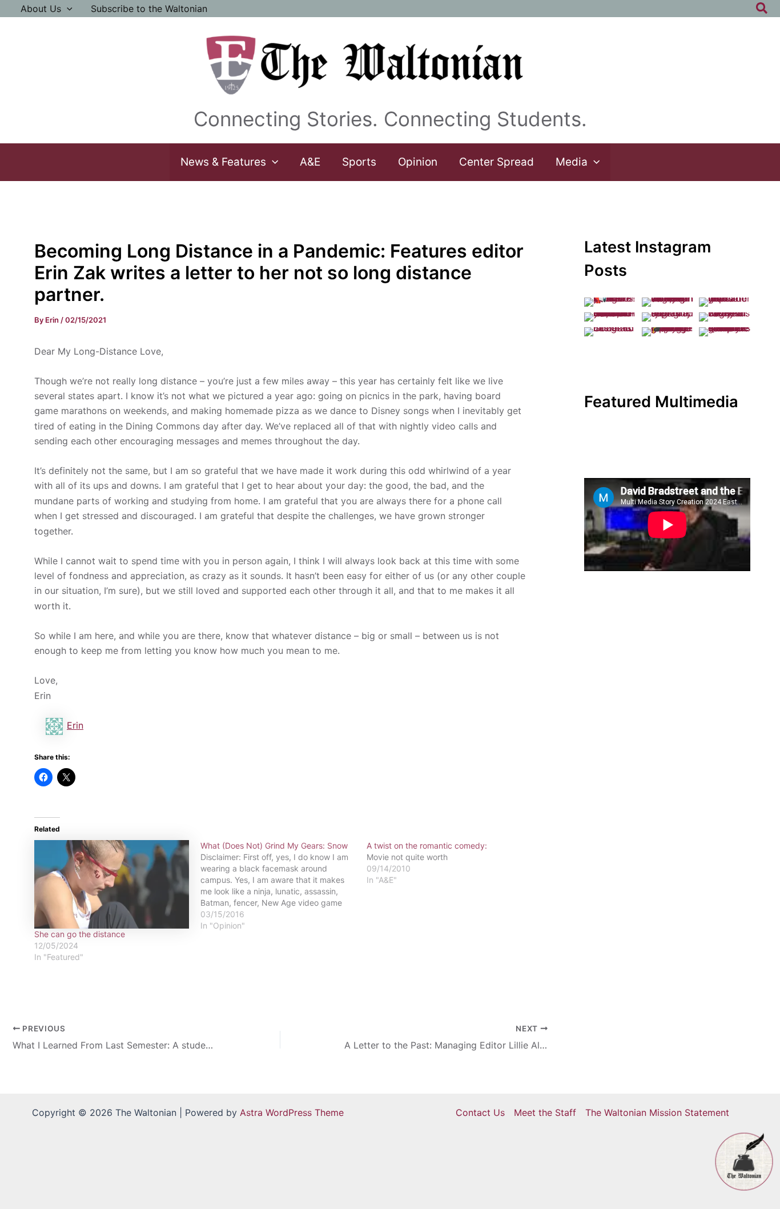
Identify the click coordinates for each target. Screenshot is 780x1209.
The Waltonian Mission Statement (657, 1112)
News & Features (223, 161)
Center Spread (496, 161)
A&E (310, 161)
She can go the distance (79, 934)
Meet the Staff (545, 1112)
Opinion (417, 161)
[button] (67, 8)
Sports (359, 161)
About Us (41, 8)
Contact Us (480, 1112)
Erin (75, 725)
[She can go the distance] (111, 884)
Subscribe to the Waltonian (149, 8)
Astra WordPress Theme (292, 1112)
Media (572, 161)
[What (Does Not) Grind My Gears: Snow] (283, 885)
